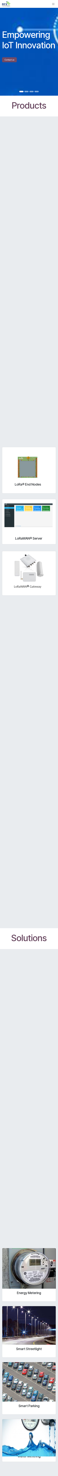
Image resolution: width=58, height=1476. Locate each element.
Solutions (29, 938)
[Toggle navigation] (53, 4)
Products (29, 105)
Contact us (9, 60)
